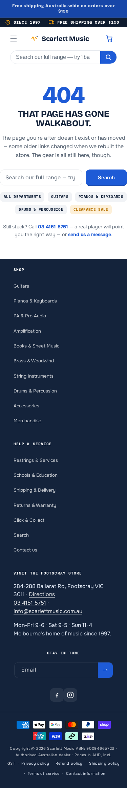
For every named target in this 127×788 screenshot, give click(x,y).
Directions (42, 594)
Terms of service (44, 773)
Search (106, 177)
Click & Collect (29, 520)
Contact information (86, 773)
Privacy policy (35, 763)
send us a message (89, 234)
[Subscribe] (105, 670)
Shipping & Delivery (35, 490)
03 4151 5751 (53, 227)
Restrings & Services (36, 460)
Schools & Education (36, 475)
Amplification (27, 331)
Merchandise (27, 421)
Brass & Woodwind (34, 361)
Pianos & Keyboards (101, 196)
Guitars (59, 196)
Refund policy (69, 763)
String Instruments (34, 376)
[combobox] (55, 57)
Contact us (25, 550)
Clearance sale (90, 209)
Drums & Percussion (41, 209)
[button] (13, 38)
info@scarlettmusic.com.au (48, 611)
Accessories (26, 406)
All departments (22, 196)
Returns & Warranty (35, 505)
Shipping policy (104, 763)
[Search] (108, 57)
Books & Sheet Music (36, 346)
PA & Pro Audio (30, 316)
